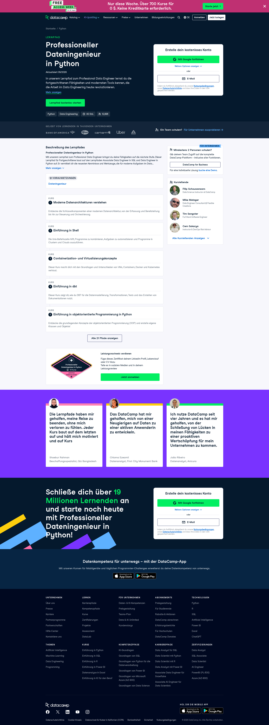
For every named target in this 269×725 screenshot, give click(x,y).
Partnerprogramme (55, 620)
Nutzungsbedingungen (204, 86)
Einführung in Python (92, 650)
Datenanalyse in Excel (93, 672)
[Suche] (178, 17)
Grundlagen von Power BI (132, 670)
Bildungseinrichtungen (163, 17)
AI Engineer (198, 667)
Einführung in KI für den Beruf (97, 678)
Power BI (196, 625)
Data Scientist (199, 661)
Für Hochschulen (163, 631)
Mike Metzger (191, 199)
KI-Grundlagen (126, 650)
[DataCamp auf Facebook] (48, 712)
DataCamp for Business (195, 164)
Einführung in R (90, 661)
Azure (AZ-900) (200, 678)
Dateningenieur (57, 183)
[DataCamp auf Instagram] (87, 712)
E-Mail (191, 78)
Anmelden (199, 17)
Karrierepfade (89, 603)
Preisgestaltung (127, 608)
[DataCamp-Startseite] (57, 17)
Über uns (50, 603)
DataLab (86, 636)
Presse (49, 608)
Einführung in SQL (91, 656)
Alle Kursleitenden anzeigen (188, 238)
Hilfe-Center (52, 631)
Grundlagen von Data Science (134, 685)
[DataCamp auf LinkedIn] (67, 712)
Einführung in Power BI (93, 667)
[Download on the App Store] (123, 576)
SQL (194, 614)
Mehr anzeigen (53, 92)
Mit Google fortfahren (191, 59)
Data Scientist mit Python (168, 656)
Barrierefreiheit (133, 720)
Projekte (86, 625)
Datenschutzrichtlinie (172, 88)
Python (62, 28)
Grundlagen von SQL (129, 656)
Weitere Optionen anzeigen (187, 66)
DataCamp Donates (165, 636)
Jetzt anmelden (130, 377)
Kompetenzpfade (91, 608)
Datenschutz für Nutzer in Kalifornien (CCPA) (104, 720)
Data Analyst (198, 650)
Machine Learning (55, 656)
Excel (194, 631)
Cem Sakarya (190, 226)
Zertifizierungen (90, 620)
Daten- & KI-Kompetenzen (132, 603)
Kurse (85, 614)
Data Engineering (55, 661)
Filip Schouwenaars (194, 188)
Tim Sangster (190, 213)
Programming (53, 667)
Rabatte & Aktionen (165, 614)
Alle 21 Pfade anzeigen (104, 338)
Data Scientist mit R (165, 661)
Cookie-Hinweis (75, 720)
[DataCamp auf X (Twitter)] (57, 712)
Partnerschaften (54, 625)
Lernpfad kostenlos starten (65, 102)
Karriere (50, 614)
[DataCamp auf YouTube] (77, 712)
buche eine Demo (208, 170)
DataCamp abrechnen (166, 620)
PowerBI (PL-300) (201, 672)
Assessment (88, 631)
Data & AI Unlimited (129, 620)
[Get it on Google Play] (145, 576)
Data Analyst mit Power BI (168, 667)
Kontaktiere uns (54, 636)
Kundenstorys (126, 625)
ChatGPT (196, 636)
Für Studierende (163, 608)
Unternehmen (141, 17)
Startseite (51, 28)
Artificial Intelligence (202, 620)
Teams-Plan (125, 614)
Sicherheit (148, 720)
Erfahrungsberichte (165, 625)
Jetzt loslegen (216, 17)
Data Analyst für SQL (166, 650)
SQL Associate (199, 656)
